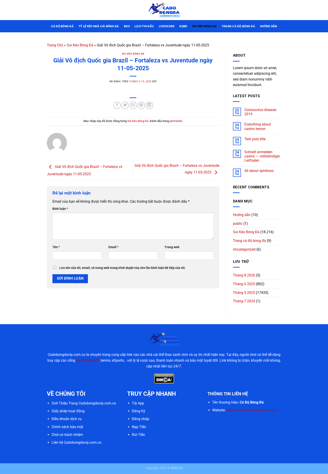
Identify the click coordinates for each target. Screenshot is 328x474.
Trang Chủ (55, 45)
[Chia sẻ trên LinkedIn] (149, 105)
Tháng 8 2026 (244, 275)
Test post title (255, 139)
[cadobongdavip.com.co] (164, 10)
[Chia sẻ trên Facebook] (117, 105)
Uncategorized (244, 249)
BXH (127, 26)
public (238, 223)
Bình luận (60, 209)
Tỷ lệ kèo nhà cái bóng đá (99, 26)
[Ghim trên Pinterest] (141, 105)
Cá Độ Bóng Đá (62, 26)
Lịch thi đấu (144, 26)
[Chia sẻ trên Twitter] (125, 105)
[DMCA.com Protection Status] (164, 378)
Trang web (171, 247)
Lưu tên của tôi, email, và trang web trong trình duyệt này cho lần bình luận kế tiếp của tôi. (122, 268)
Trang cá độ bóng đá (238, 26)
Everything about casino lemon (257, 126)
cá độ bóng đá (87, 360)
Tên (56, 247)
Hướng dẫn (268, 26)
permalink (176, 121)
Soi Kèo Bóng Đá (204, 26)
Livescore (166, 26)
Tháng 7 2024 (244, 301)
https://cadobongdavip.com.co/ (251, 410)
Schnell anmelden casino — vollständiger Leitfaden (262, 156)
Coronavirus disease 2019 (260, 112)
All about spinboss (259, 171)
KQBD (183, 26)
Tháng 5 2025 (244, 293)
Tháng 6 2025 (244, 284)
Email (113, 247)
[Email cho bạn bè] (133, 105)
